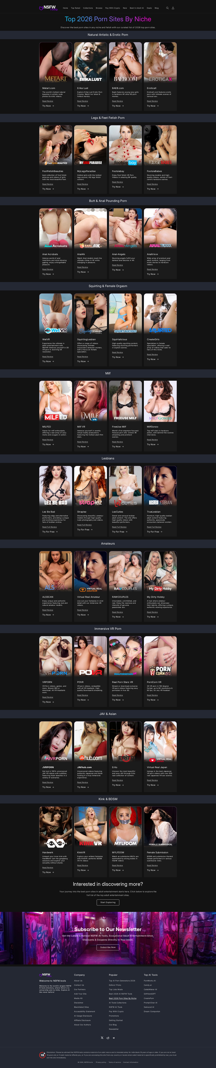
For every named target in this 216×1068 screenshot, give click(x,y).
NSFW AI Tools (115, 1007)
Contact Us (79, 985)
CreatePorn (149, 998)
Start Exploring (108, 902)
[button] (167, 8)
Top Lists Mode (116, 989)
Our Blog (113, 1025)
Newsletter (114, 1029)
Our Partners (79, 989)
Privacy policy (101, 1062)
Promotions (114, 1016)
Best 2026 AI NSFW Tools (120, 994)
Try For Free (48, 531)
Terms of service (115, 1062)
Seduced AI (149, 1007)
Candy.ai (148, 985)
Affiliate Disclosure (82, 1020)
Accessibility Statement (84, 1011)
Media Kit (78, 998)
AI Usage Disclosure (83, 1016)
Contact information (130, 1062)
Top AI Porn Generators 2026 (122, 981)
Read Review (47, 101)
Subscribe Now (108, 947)
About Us (78, 981)
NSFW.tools (88, 1062)
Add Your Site (80, 994)
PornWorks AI (150, 981)
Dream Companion (152, 1011)
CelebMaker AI (150, 989)
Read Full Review (49, 527)
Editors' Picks (115, 985)
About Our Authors (82, 1025)
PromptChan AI (150, 1003)
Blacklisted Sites (81, 1007)
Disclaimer (78, 1003)
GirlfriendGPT (150, 994)
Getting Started (116, 1020)
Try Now (46, 106)
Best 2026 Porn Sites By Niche (122, 998)
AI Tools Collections (117, 1003)
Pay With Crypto (116, 1011)
